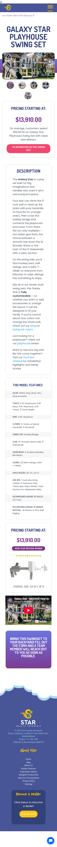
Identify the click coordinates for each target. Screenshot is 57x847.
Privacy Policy (28, 781)
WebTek (40, 742)
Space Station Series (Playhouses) (20, 15)
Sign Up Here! (28, 814)
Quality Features (28, 768)
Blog (29, 762)
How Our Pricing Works (28, 548)
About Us (28, 765)
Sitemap (28, 784)
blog (33, 325)
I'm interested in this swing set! (28, 149)
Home (4, 15)
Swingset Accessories (28, 774)
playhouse (23, 343)
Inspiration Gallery (28, 771)
